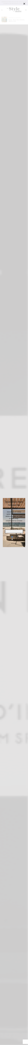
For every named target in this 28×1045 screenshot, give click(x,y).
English (15, 539)
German (15, 537)
